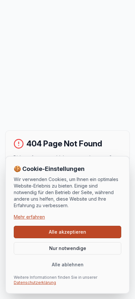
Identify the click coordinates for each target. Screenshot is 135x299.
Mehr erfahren (29, 217)
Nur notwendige (67, 248)
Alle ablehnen (68, 264)
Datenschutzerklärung (35, 282)
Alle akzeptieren (67, 232)
